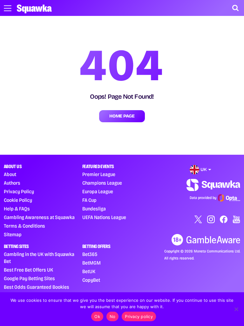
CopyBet (91, 280)
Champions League (102, 183)
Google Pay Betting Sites (29, 278)
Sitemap (13, 234)
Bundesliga (94, 209)
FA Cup (89, 200)
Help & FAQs (17, 209)
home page (121, 116)
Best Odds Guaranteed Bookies (36, 287)
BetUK (88, 271)
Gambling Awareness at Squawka (39, 217)
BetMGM (91, 263)
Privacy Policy (19, 191)
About (10, 174)
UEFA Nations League (104, 217)
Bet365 (89, 254)
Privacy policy (139, 316)
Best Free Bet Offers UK (28, 270)
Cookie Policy (18, 200)
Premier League (98, 174)
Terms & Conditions (24, 226)
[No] (236, 309)
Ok (97, 316)
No (113, 316)
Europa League (97, 191)
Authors (12, 183)
